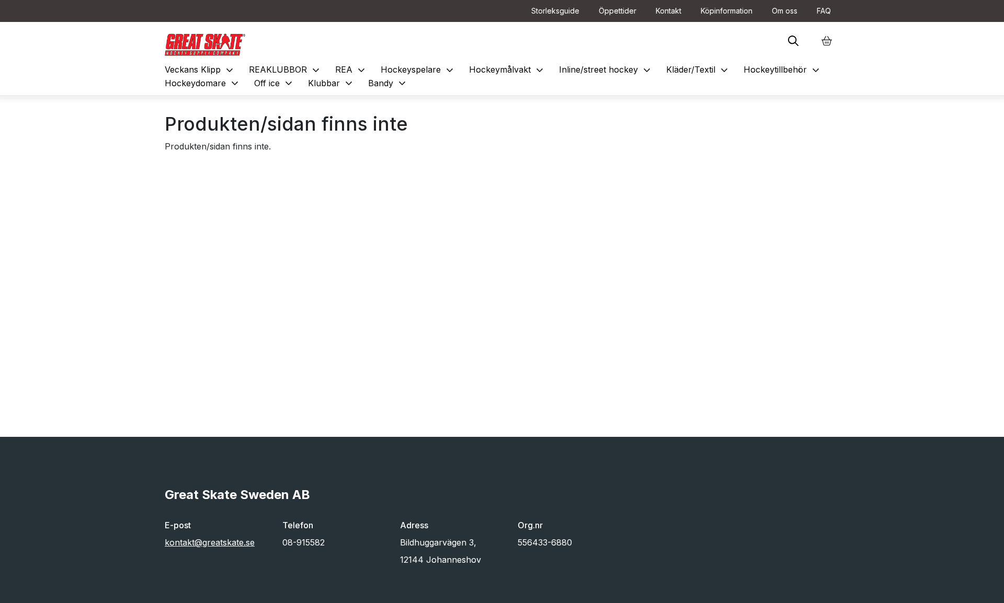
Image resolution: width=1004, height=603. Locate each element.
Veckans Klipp (200, 69)
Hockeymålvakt (507, 69)
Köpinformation (726, 10)
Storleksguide (555, 10)
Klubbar (331, 83)
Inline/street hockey (606, 69)
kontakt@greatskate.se (210, 542)
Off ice (274, 83)
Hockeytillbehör (783, 69)
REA (351, 69)
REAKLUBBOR (285, 69)
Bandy (388, 83)
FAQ (824, 10)
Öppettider (617, 10)
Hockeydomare (203, 83)
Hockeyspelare (418, 69)
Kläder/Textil (698, 69)
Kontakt (668, 10)
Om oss (784, 10)
